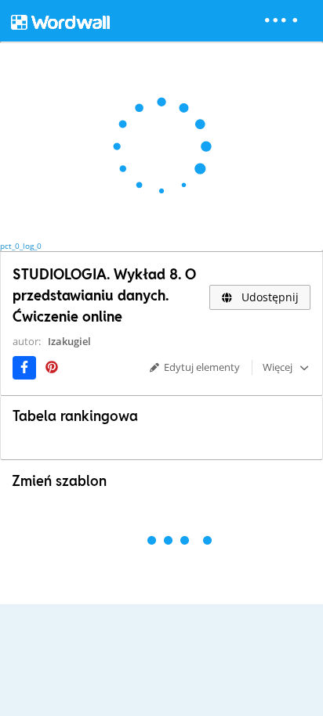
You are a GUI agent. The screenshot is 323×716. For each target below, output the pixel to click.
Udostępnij (268, 297)
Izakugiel (69, 341)
